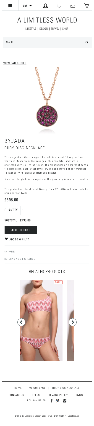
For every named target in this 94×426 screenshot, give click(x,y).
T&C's (79, 395)
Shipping (10, 252)
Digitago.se (73, 416)
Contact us (16, 395)
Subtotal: (11, 220)
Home (18, 388)
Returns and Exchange (20, 259)
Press (36, 395)
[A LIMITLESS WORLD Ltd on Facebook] (50, 400)
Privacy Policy (58, 395)
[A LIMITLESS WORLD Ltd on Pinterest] (56, 400)
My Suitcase (37, 388)
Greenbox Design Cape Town (38, 416)
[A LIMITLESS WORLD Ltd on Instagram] (63, 400)
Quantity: (11, 210)
